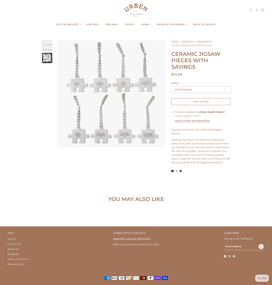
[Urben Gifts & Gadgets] (136, 10)
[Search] (250, 10)
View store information (192, 121)
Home (174, 41)
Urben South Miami (212, 112)
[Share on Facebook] (172, 171)
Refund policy (16, 264)
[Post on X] (176, 171)
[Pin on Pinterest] (180, 171)
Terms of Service (18, 259)
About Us (13, 249)
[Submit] (261, 246)
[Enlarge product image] (111, 94)
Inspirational (204, 41)
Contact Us (14, 244)
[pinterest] (234, 256)
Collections (187, 41)
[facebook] (225, 256)
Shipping (13, 254)
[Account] (256, 10)
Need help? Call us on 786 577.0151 (131, 238)
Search (12, 239)
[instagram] (229, 256)
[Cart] (262, 10)
